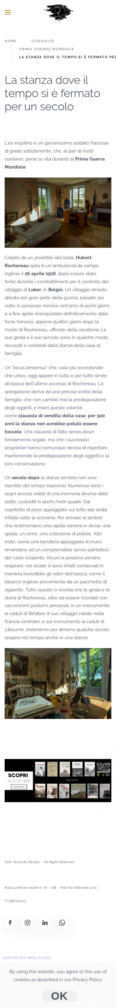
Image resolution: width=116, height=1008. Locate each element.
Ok (59, 996)
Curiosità (43, 41)
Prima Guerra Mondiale (47, 49)
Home (11, 41)
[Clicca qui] (58, 780)
